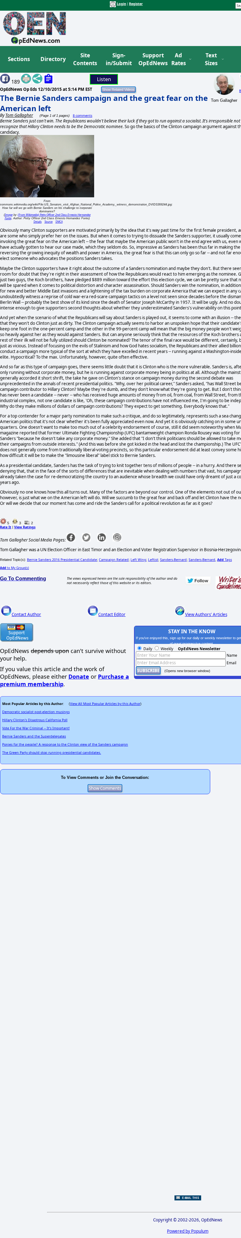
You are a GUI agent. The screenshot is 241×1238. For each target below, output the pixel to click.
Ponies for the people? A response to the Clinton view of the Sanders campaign (65, 744)
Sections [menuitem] (19, 59)
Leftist (153, 559)
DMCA (59, 221)
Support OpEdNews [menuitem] (150, 59)
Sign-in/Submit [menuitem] (118, 59)
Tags (224, 559)
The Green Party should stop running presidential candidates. (51, 752)
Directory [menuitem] (52, 59)
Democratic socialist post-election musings (36, 712)
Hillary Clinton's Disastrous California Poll (34, 720)
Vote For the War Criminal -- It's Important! (36, 728)
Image (9, 215)
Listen (104, 79)
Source (49, 221)
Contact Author (26, 614)
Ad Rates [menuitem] (178, 59)
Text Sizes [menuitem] (211, 59)
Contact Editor (112, 614)
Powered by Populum (187, 1231)
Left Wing (138, 559)
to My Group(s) (14, 568)
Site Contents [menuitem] (85, 59)
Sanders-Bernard (173, 559)
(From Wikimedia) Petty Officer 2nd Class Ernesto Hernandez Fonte (48, 216)
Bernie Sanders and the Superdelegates (34, 736)
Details (38, 221)
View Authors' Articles (206, 614)
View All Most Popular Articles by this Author (105, 704)
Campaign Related (114, 559)
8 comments (82, 115)
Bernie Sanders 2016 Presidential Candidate (62, 559)
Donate (78, 676)
